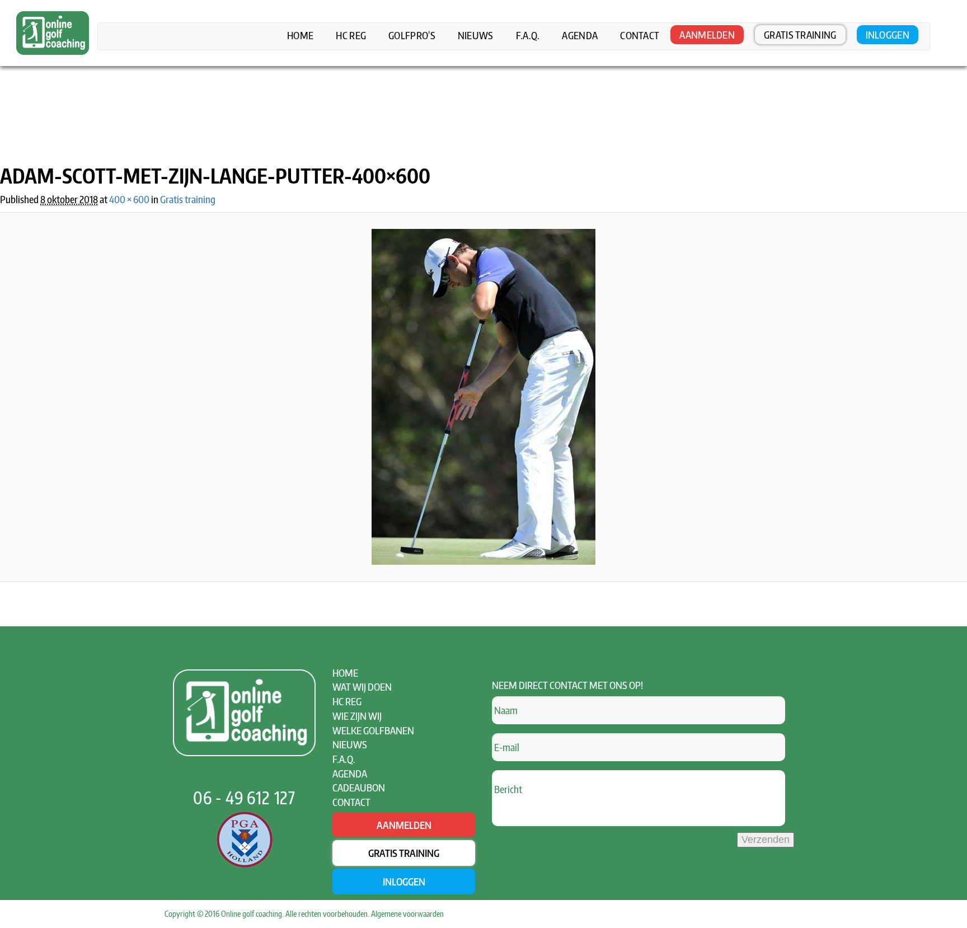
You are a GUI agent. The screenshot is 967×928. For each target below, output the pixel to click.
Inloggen (887, 34)
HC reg (351, 35)
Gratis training (800, 34)
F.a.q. (528, 35)
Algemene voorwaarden (407, 913)
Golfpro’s (411, 35)
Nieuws (476, 35)
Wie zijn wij (357, 715)
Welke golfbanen (373, 730)
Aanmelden (707, 34)
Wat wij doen (362, 686)
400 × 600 (129, 199)
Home (300, 35)
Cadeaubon (358, 787)
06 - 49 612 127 (244, 797)
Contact (639, 35)
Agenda (580, 35)
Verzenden (765, 839)
